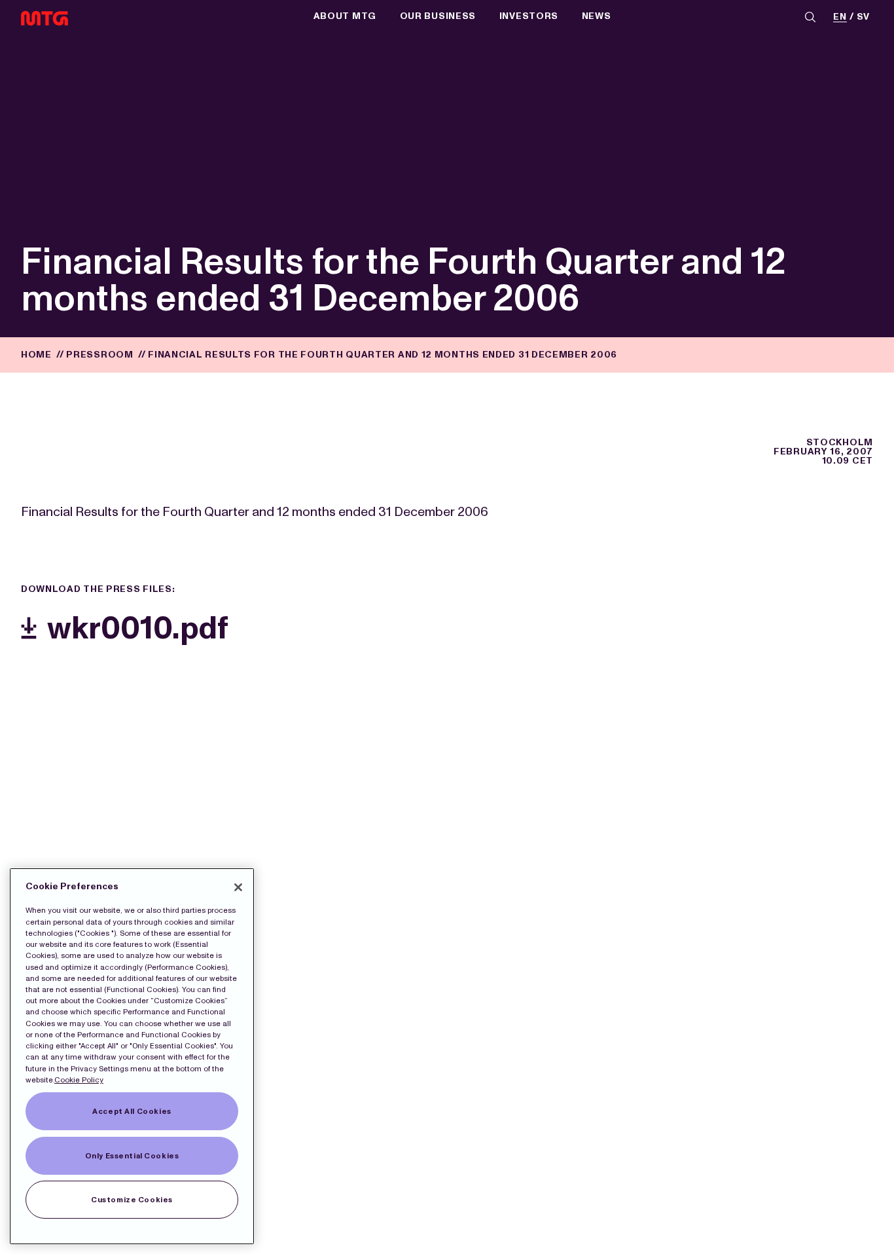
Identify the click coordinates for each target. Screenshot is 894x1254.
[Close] (238, 887)
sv (863, 17)
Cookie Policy (78, 1079)
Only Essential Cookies (132, 1155)
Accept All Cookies (131, 1111)
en (839, 17)
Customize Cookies (132, 1199)
